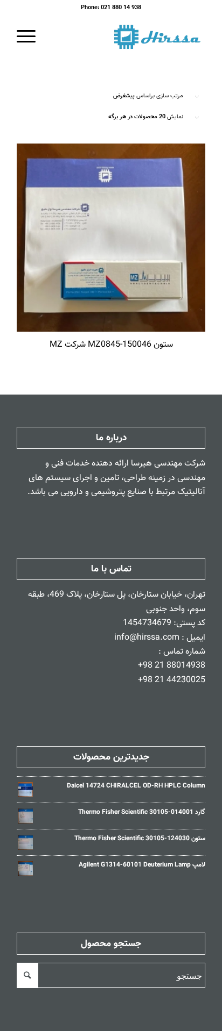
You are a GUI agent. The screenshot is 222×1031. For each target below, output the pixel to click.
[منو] (30, 37)
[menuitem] (30, 37)
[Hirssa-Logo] (129, 37)
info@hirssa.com (146, 638)
